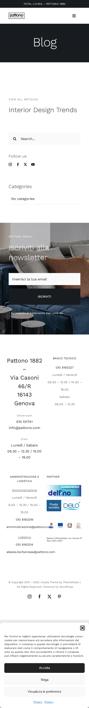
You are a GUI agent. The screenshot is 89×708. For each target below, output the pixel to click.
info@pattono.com (24, 428)
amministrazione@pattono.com (29, 527)
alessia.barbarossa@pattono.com (30, 552)
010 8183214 (24, 544)
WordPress (66, 586)
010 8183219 (24, 519)
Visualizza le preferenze (44, 691)
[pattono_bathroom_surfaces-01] (16, 14)
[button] (82, 628)
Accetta (44, 668)
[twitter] (25, 164)
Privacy (37, 701)
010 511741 (24, 422)
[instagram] (10, 164)
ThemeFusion (71, 582)
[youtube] (33, 164)
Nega (44, 679)
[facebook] (17, 164)
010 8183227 (65, 367)
